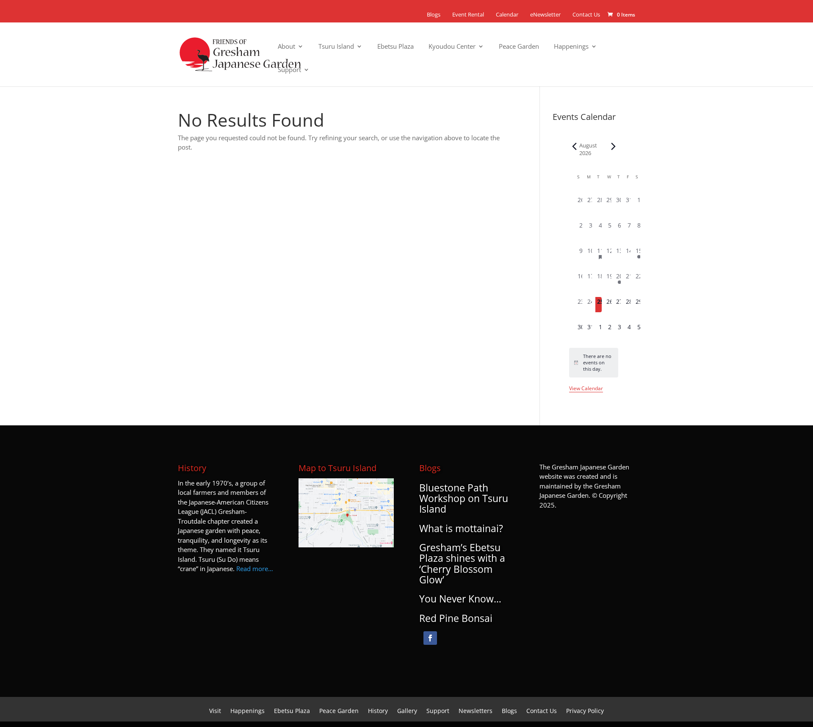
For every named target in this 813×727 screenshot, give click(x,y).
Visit (215, 711)
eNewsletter (545, 14)
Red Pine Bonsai (455, 618)
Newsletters (475, 711)
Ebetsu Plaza (395, 46)
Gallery (407, 711)
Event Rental (468, 14)
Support (289, 70)
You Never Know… (460, 598)
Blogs (433, 14)
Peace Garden (519, 46)
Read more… (254, 568)
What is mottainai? (461, 528)
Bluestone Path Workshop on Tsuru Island (463, 498)
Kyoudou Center (452, 46)
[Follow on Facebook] (430, 638)
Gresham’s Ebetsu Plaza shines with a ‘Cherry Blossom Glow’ (462, 563)
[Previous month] (574, 147)
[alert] (593, 362)
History (378, 711)
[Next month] (613, 147)
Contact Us (586, 14)
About (286, 46)
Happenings (571, 46)
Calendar (507, 14)
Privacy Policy (585, 711)
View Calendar (586, 388)
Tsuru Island (336, 46)
